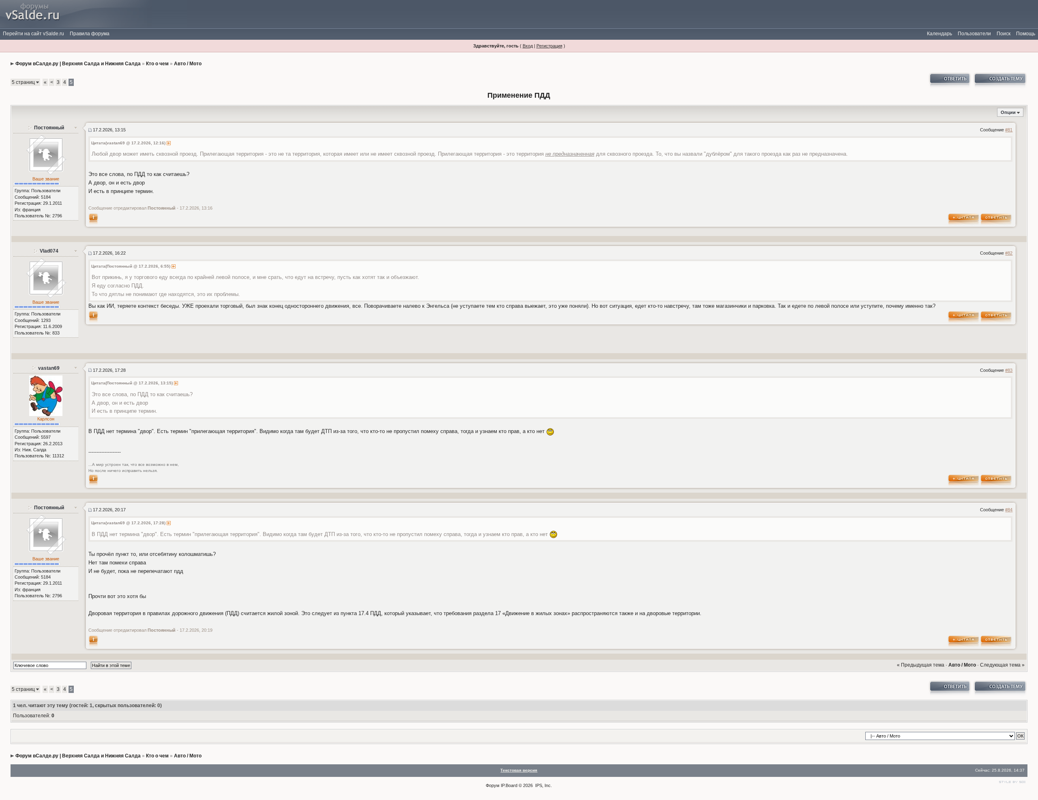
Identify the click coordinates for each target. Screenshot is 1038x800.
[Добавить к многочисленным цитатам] (964, 218)
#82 (1008, 253)
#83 (1008, 370)
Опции (1008, 112)
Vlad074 (49, 251)
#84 (1008, 509)
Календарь (939, 33)
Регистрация (549, 45)
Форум (493, 785)
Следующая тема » (1002, 665)
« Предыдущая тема (920, 665)
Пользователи (974, 33)
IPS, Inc (543, 785)
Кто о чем (157, 63)
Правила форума (89, 33)
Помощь (1025, 33)
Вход (528, 45)
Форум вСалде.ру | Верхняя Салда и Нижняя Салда (78, 63)
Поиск (1003, 33)
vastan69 (49, 368)
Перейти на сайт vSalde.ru (33, 33)
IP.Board (509, 785)
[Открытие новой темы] (999, 81)
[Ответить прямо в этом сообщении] (996, 218)
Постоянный (49, 128)
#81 (1008, 129)
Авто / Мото (188, 63)
